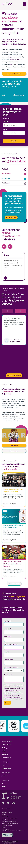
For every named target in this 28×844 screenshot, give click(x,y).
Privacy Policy (19, 699)
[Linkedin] (9, 803)
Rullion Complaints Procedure (9, 821)
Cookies (4, 814)
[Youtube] (14, 803)
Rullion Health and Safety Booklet (10, 818)
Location (5, 129)
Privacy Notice (5, 819)
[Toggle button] (24, 4)
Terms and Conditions (7, 812)
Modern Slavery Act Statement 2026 (10, 823)
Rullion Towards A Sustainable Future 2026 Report (13, 831)
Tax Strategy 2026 (6, 829)
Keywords (5, 121)
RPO (11, 64)
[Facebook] (3, 803)
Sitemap (3, 827)
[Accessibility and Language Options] (7, 835)
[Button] (4, 246)
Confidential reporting (7, 825)
